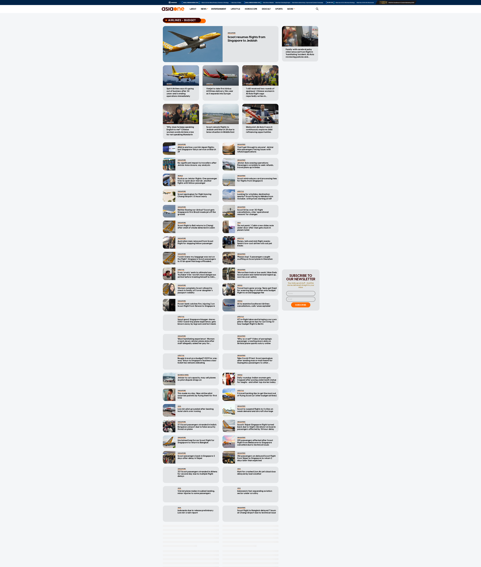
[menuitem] (193, 9)
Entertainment (218, 9)
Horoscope (251, 9)
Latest (193, 9)
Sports (279, 9)
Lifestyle (235, 9)
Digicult (266, 9)
